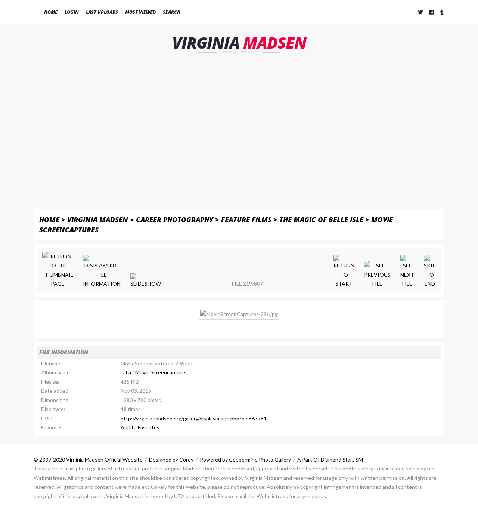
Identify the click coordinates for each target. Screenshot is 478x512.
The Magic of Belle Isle (321, 219)
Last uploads (102, 12)
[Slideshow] (145, 281)
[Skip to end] (430, 272)
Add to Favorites (140, 427)
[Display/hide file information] (102, 272)
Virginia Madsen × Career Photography (140, 219)
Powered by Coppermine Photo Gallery (245, 459)
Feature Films (246, 219)
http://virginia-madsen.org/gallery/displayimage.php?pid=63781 (194, 418)
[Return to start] (343, 272)
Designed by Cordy (171, 459)
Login (72, 12)
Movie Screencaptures (161, 372)
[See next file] (407, 272)
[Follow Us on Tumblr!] (442, 12)
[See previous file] (377, 275)
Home (51, 12)
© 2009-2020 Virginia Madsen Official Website (88, 459)
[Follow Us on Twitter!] (421, 12)
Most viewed (140, 12)
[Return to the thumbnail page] (57, 270)
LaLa (126, 372)
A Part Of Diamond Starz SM (330, 459)
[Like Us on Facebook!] (432, 12)
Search (171, 12)
